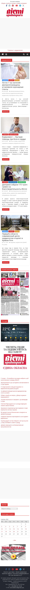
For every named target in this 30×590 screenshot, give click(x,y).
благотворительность (16, 191)
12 (10, 529)
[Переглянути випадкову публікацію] (27, 54)
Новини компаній (13, 134)
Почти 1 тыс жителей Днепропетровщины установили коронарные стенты (12, 85)
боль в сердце (14, 141)
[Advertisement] (15, 33)
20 (14, 531)
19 (10, 531)
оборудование (5, 195)
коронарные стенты (14, 95)
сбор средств (13, 195)
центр (5, 244)
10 (2, 529)
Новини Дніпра (12, 182)
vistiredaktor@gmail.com (17, 587)
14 (17, 529)
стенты (20, 95)
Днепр (8, 193)
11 (6, 529)
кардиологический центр (16, 93)
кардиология (5, 95)
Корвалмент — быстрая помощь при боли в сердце (14, 138)
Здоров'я (5, 80)
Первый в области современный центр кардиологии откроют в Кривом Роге (12, 237)
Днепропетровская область (17, 91)
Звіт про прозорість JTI (15, 575)
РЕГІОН (17, 80)
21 (17, 531)
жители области (6, 93)
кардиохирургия (22, 193)
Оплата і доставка (9, 572)
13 (14, 529)
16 (26, 529)
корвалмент (5, 143)
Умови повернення (21, 572)
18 (6, 531)
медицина (10, 143)
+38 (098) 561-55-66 (16, 586)
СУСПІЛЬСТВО (21, 182)
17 (2, 531)
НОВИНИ (11, 80)
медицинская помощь (19, 143)
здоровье (13, 242)
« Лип (14, 540)
